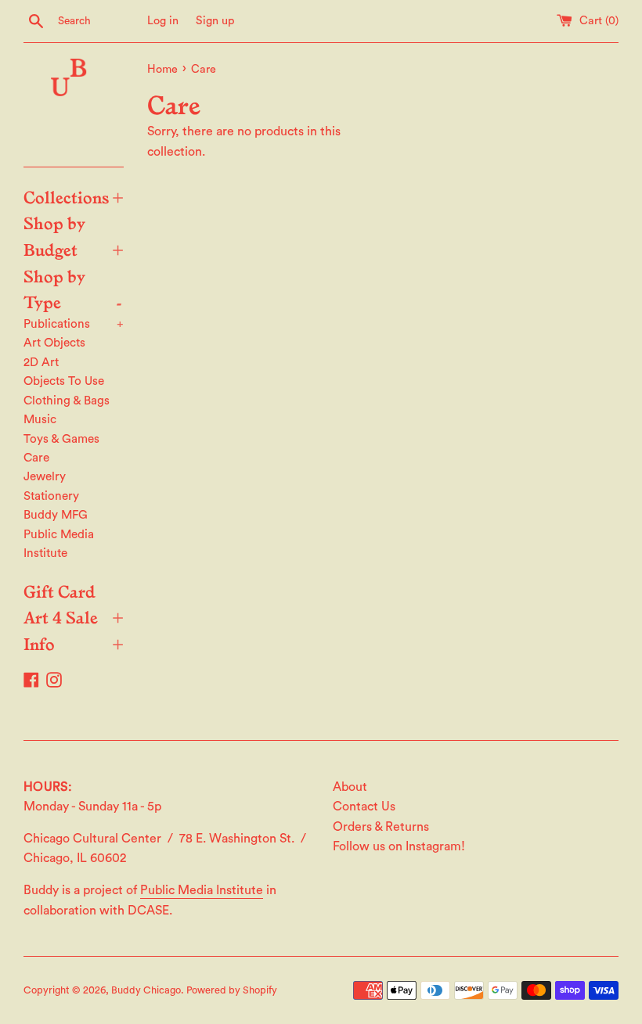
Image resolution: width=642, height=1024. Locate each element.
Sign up (215, 21)
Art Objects (54, 343)
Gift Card (59, 590)
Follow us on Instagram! (399, 846)
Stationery (51, 496)
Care (36, 458)
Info (73, 643)
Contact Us (364, 806)
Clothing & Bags (66, 401)
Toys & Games (61, 439)
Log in (163, 21)
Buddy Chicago (146, 990)
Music (39, 420)
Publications (73, 324)
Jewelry (44, 477)
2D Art (41, 362)
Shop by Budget (73, 235)
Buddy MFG (55, 515)
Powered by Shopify (231, 990)
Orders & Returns (381, 827)
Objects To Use (63, 381)
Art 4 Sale (73, 616)
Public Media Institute (58, 544)
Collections (73, 196)
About (350, 787)
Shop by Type (72, 288)
